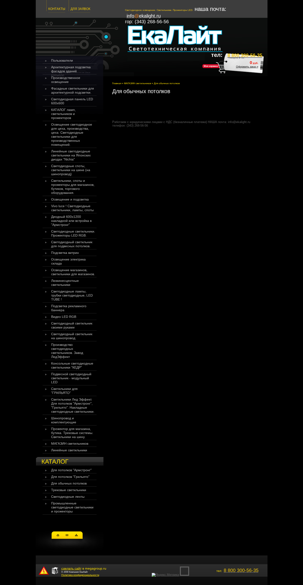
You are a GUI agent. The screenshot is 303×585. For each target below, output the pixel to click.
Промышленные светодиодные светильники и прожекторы (72, 507)
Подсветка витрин (65, 253)
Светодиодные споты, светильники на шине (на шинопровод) (70, 170)
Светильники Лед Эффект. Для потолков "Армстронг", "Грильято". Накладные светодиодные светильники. (72, 405)
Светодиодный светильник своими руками (71, 325)
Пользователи (62, 60)
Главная (116, 83)
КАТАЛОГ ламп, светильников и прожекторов (63, 114)
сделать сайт (71, 568)
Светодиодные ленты (68, 496)
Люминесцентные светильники (65, 283)
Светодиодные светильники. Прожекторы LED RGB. (73, 233)
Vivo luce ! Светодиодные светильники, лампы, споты (72, 208)
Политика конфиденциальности (80, 575)
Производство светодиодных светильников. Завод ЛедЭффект (67, 351)
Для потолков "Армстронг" (71, 470)
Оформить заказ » (247, 66)
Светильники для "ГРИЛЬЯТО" (64, 391)
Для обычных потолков (69, 483)
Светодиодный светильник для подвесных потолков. (71, 244)
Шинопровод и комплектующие (63, 420)
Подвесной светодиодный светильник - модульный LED (71, 378)
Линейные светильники (69, 450)
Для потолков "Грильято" (70, 477)
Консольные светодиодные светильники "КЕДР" (72, 365)
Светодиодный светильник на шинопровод (71, 336)
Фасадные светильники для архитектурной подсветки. (72, 90)
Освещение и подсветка (70, 199)
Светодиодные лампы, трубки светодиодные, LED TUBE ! (72, 295)
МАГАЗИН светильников (69, 443)
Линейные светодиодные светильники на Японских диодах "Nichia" (71, 155)
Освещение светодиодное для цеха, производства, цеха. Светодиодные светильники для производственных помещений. (71, 134)
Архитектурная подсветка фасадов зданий (71, 69)
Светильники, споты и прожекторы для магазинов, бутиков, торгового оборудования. (72, 187)
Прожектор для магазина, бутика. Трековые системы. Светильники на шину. (72, 433)
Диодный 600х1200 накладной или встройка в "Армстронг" (71, 221)
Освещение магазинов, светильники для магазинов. (73, 272)
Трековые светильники (68, 490)
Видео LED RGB (63, 317)
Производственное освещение (65, 80)
